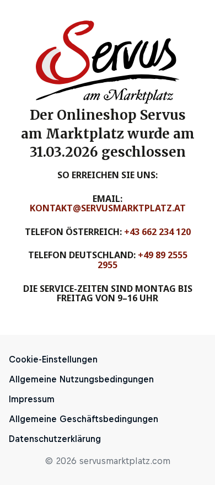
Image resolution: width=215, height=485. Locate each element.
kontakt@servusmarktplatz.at (108, 208)
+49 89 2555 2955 (142, 260)
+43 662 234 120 (157, 232)
